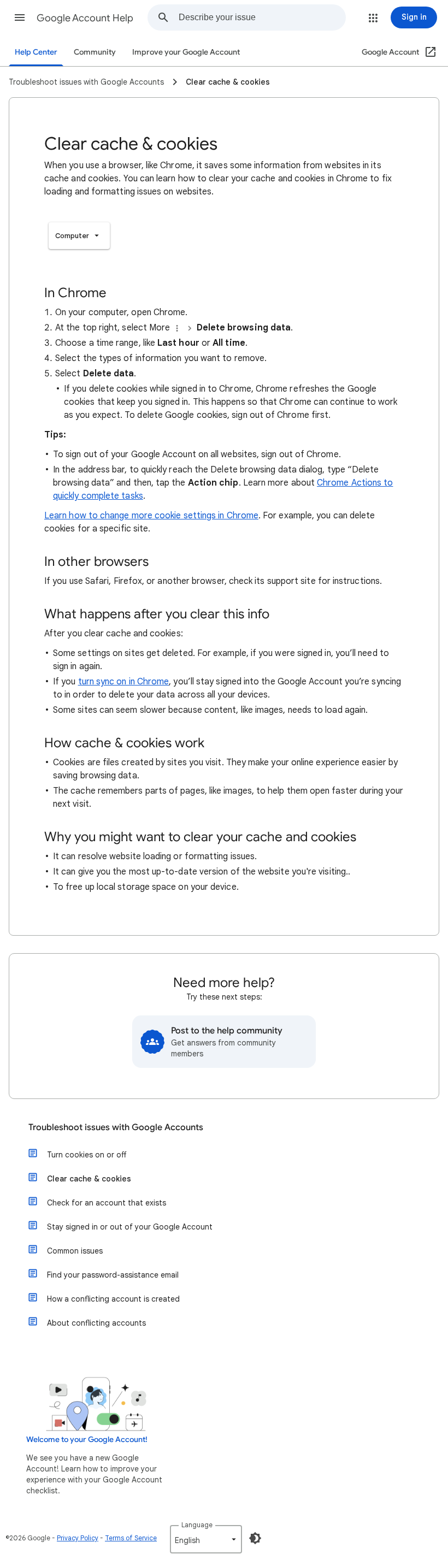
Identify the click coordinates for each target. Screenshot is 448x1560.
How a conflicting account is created (113, 1299)
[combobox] (262, 17)
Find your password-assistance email (113, 1275)
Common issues (75, 1251)
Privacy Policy (77, 1538)
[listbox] (79, 235)
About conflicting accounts (96, 1323)
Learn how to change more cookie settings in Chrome (151, 515)
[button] (20, 17)
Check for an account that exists (106, 1203)
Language (197, 1525)
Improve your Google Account (186, 52)
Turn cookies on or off (86, 1155)
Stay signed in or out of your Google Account (130, 1227)
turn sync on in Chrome (123, 681)
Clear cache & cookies (89, 1179)
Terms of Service (131, 1538)
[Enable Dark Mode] (255, 1538)
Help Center (36, 52)
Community (95, 52)
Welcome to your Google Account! (87, 1439)
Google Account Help (85, 18)
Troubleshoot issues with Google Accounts (115, 1127)
